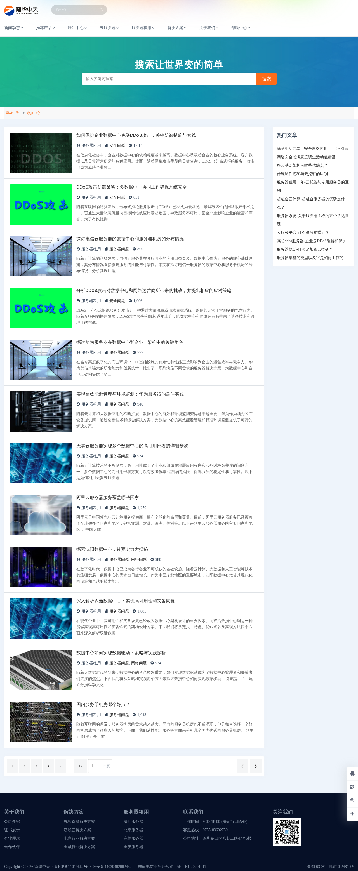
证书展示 (12, 830)
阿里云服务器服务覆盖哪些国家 (107, 497)
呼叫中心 (76, 28)
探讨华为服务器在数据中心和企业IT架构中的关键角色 (129, 342)
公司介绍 (12, 822)
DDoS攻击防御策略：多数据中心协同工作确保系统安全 (131, 187)
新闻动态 (12, 28)
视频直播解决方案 (79, 822)
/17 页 (106, 766)
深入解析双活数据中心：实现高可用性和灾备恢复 (125, 601)
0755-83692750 (215, 830)
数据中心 (33, 113)
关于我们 (207, 28)
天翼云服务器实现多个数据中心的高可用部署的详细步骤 (132, 445)
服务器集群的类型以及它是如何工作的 (310, 258)
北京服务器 (133, 830)
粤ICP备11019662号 (71, 867)
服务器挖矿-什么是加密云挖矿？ (305, 249)
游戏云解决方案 (77, 830)
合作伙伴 (12, 847)
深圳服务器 (133, 822)
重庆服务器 (133, 847)
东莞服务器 (133, 838)
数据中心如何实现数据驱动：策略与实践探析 (121, 652)
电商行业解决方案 (79, 838)
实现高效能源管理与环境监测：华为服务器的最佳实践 (130, 394)
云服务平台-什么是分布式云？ (303, 232)
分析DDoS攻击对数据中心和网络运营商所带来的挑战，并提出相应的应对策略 (154, 290)
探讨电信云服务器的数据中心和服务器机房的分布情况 (130, 239)
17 (80, 766)
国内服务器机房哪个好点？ (103, 704)
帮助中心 (239, 28)
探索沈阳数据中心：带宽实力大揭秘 (112, 549)
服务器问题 (119, 249)
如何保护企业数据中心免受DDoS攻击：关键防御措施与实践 (136, 135)
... (70, 765)
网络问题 (139, 559)
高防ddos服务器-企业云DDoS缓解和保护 (311, 241)
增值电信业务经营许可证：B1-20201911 (172, 867)
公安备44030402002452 (112, 867)
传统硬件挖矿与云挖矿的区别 (302, 174)
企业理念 (12, 838)
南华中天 (12, 113)
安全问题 (117, 145)
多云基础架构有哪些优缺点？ (302, 165)
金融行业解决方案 (79, 847)
